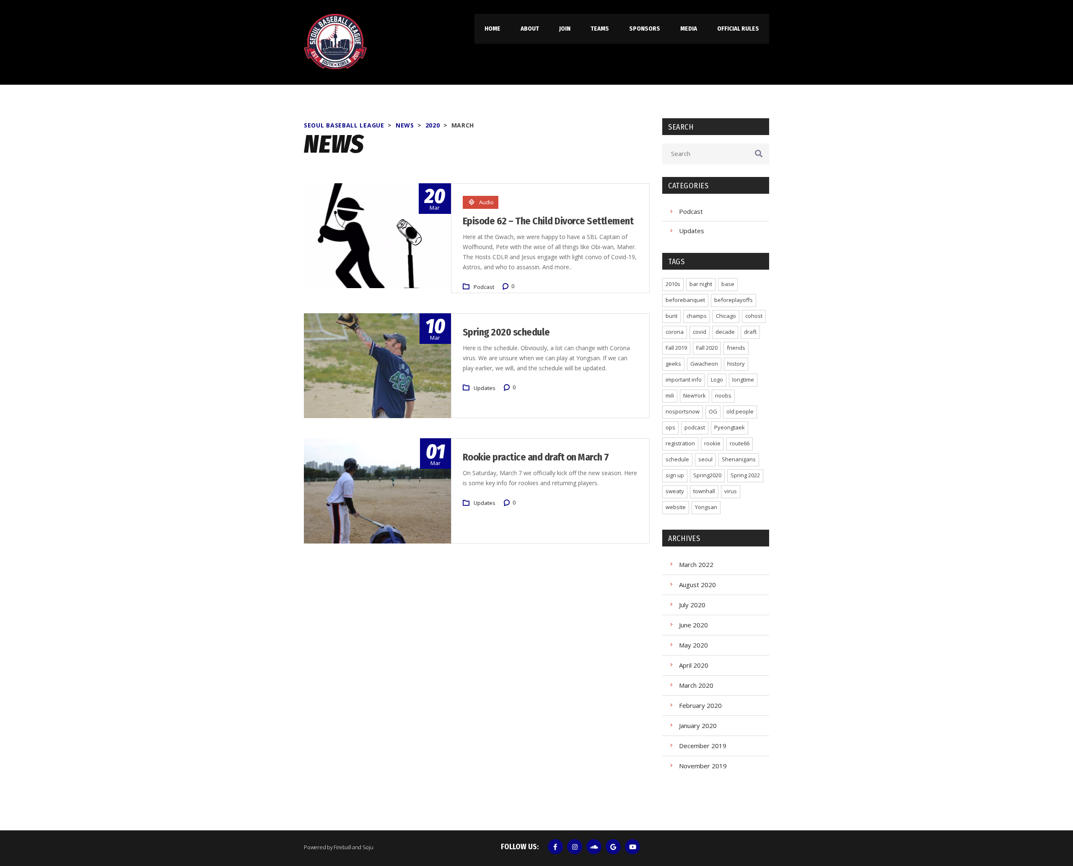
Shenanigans (739, 459)
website (676, 507)
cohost (753, 316)
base (727, 284)
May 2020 (693, 645)
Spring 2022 (745, 475)
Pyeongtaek (729, 427)
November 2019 (703, 766)
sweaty (675, 491)
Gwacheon (704, 363)
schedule (677, 459)
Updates (484, 388)
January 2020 (698, 725)
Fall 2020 (707, 347)
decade (725, 331)
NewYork (694, 395)
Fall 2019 (676, 347)
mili (670, 395)
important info (684, 379)
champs (697, 316)
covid (699, 331)
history (736, 363)
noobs (723, 395)
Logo (717, 379)
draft (750, 331)
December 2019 (702, 745)
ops (670, 427)
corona (675, 331)
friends (736, 347)
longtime (743, 379)
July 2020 (692, 605)
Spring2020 (707, 475)
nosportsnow (683, 411)
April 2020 (693, 665)
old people (740, 411)
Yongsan (706, 507)
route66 (739, 443)
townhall (704, 491)
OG (713, 411)
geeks (673, 363)
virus (730, 491)
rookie (712, 443)
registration (680, 443)
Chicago (726, 316)
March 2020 (696, 685)
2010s (673, 284)
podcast (694, 427)
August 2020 (697, 584)
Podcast (484, 287)
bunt (671, 316)
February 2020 (700, 705)
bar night (700, 284)
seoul (705, 459)
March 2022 (696, 564)
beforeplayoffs (733, 300)
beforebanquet (685, 300)
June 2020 (693, 625)
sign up (675, 475)
